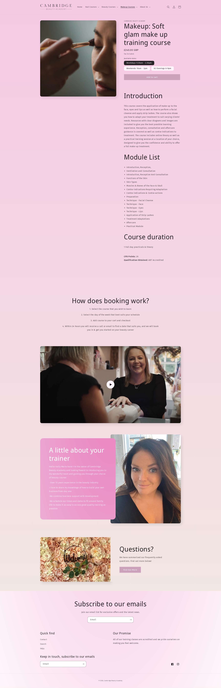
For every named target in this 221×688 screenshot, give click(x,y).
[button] (92, 7)
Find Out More (130, 570)
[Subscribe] (130, 620)
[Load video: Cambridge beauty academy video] (110, 384)
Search (43, 644)
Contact (43, 639)
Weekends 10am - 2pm (136, 68)
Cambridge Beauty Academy (113, 680)
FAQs (42, 649)
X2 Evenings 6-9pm (162, 68)
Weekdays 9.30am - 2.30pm (139, 63)
